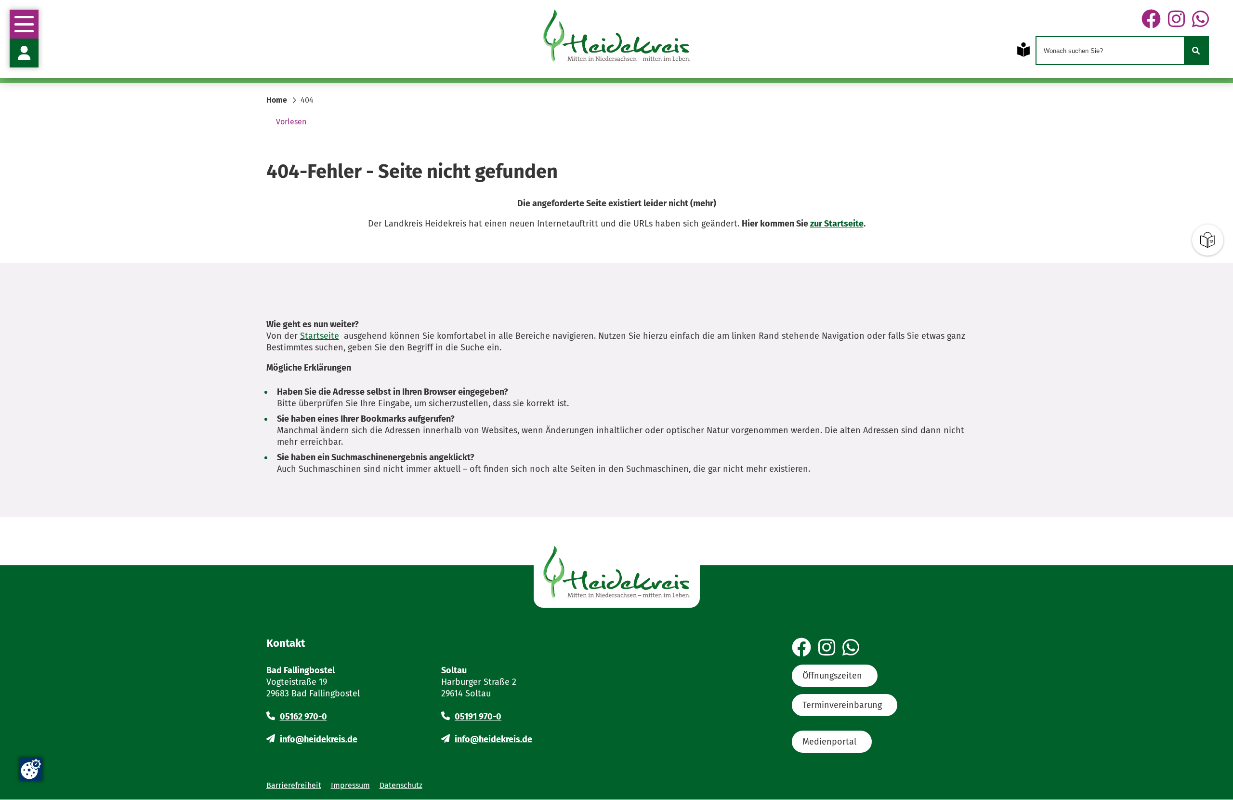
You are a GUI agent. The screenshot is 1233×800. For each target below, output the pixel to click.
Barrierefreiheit (293, 785)
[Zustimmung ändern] (30, 769)
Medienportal (829, 741)
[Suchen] (1196, 50)
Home (276, 100)
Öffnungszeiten (832, 675)
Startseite (319, 336)
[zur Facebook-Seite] (1151, 19)
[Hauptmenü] (24, 24)
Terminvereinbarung (842, 705)
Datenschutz (401, 785)
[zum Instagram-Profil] (1176, 19)
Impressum (350, 785)
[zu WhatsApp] (1200, 19)
